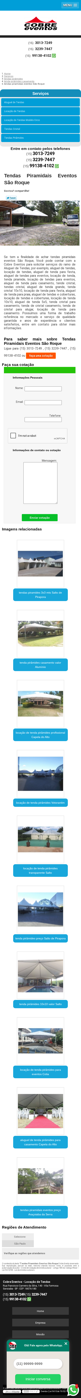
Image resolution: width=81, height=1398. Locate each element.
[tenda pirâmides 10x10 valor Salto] (40, 974)
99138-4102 (41, 55)
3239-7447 (43, 49)
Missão (40, 1334)
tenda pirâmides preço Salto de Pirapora (40, 938)
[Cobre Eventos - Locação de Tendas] (40, 22)
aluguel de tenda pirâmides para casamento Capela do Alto (40, 1142)
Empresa (40, 1322)
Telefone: (55, 415)
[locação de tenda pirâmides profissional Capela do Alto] (40, 702)
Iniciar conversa (38, 1379)
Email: (20, 401)
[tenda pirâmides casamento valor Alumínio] (40, 632)
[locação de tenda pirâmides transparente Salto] (40, 838)
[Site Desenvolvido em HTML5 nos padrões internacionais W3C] (31, 1391)
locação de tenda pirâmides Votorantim (40, 802)
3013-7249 (43, 43)
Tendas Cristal (12, 129)
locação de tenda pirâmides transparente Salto (40, 870)
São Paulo (20, 1243)
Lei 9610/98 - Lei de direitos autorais (18, 1270)
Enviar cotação (40, 517)
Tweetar (11, 198)
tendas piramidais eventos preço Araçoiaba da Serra (40, 1212)
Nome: (20, 388)
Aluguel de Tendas (14, 102)
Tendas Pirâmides (14, 138)
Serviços (40, 93)
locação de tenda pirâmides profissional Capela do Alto (40, 735)
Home (40, 1311)
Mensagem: (49, 460)
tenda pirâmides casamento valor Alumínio (40, 665)
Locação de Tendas (14, 111)
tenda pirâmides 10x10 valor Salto (40, 1004)
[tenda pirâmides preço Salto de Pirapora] (40, 908)
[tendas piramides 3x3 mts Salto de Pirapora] (40, 562)
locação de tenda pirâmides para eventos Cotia (40, 1072)
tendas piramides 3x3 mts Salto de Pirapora (40, 594)
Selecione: (20, 1236)
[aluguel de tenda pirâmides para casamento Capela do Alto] (40, 1109)
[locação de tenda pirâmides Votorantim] (40, 772)
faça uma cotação (41, 355)
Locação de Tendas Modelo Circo (22, 120)
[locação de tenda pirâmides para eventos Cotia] (40, 1039)
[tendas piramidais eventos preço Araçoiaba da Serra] (40, 1180)
